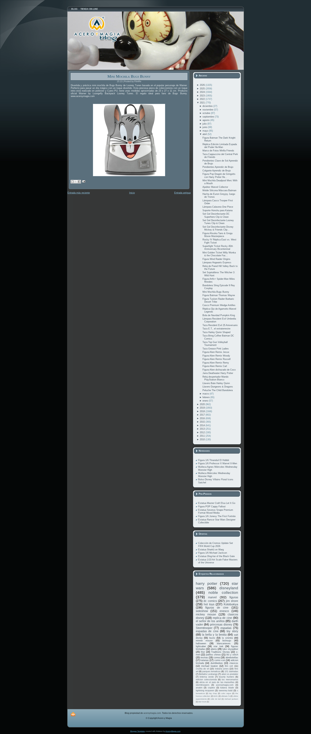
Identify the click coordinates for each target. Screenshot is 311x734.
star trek (218, 646)
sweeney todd (226, 690)
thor (203, 652)
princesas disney (221, 624)
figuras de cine (217, 607)
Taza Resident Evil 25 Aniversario (220, 325)
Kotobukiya (231, 604)
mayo (205, 130)
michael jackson (231, 699)
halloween (201, 643)
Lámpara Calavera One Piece (217, 206)
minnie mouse (204, 640)
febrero (206, 397)
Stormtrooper (204, 627)
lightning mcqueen (205, 690)
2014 (203, 425)
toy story (232, 631)
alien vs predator (230, 674)
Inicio (132, 192)
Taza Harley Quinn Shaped (216, 332)
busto (212, 638)
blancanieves (224, 643)
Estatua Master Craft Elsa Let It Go (216, 503)
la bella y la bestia (214, 634)
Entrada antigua (182, 192)
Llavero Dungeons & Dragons (217, 386)
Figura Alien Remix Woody (216, 355)
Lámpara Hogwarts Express (216, 262)
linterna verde (207, 677)
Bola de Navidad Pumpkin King (218, 315)
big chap (213, 693)
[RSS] (73, 714)
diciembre (207, 106)
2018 (203, 411)
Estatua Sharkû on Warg (211, 549)
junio (205, 127)
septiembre (208, 116)
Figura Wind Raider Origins (216, 259)
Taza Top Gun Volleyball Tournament (215, 343)
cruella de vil (202, 669)
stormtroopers (202, 685)
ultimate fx (225, 696)
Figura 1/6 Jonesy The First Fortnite (217, 516)
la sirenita (227, 638)
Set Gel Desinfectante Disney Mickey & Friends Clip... (217, 228)
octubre (206, 113)
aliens (214, 649)
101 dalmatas (231, 671)
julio (204, 123)
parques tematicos (211, 671)
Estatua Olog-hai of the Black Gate (216, 556)
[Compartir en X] (76, 181)
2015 (203, 421)
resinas (204, 657)
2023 (203, 95)
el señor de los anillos (210, 621)
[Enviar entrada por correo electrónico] (83, 181)
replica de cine (222, 617)
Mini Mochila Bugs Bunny (129, 76)
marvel (212, 597)
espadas (225, 627)
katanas (204, 660)
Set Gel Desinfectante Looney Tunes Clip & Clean (218, 222)
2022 (203, 99)
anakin (199, 687)
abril (205, 134)
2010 (203, 439)
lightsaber (201, 646)
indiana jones (222, 669)
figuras (233, 597)
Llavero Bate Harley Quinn (216, 383)
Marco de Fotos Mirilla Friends (218, 150)
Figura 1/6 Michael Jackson (212, 552)
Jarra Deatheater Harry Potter (217, 373)
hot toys (209, 604)
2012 (203, 432)
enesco (224, 611)
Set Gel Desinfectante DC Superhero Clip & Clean (215, 215)
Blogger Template (137, 731)
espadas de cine (207, 631)
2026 (203, 85)
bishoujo (226, 640)
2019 (203, 407)
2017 (203, 414)
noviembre (208, 109)
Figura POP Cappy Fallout (212, 506)
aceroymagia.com (224, 685)
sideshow (202, 611)
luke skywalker (230, 649)
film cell (229, 666)
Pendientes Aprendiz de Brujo (217, 167)
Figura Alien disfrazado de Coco (219, 369)
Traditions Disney (220, 652)
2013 (203, 428)
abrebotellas (232, 657)
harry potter (206, 583)
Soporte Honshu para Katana (217, 210)
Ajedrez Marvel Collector (215, 187)
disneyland (228, 588)
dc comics (210, 600)
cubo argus (226, 693)
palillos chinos (213, 654)
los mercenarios (230, 679)
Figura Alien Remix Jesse (215, 352)
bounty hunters (226, 677)
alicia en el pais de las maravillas (216, 682)
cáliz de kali (216, 699)
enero (205, 400)
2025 (203, 88)
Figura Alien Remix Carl (214, 366)
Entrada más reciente (78, 192)
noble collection (223, 592)
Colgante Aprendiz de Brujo (216, 170)
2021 (203, 102)
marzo (206, 393)
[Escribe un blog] (72, 181)
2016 (203, 418)
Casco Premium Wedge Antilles (218, 305)
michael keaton (209, 666)
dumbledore (217, 663)
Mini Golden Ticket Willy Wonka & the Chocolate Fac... (219, 254)
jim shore (232, 600)
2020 (203, 404)
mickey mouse (206, 614)
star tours (202, 702)
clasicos (233, 663)
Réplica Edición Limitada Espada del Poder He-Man (219, 145)
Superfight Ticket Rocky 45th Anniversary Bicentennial (217, 247)
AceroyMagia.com (173, 731)
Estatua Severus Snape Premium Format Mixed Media (215, 511)
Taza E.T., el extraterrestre (216, 328)
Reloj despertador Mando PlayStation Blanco (215, 378)
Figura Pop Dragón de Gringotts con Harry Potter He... (218, 175)
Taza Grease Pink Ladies (215, 348)
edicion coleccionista (206, 679)
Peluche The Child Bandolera (217, 390)
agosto (206, 120)
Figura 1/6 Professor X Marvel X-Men (217, 463)
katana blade (227, 687)
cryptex (211, 687)
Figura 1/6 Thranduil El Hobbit (213, 460)
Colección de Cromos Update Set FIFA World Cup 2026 (215, 544)
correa (216, 657)
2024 (203, 92)
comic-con (219, 660)
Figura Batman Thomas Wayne (218, 295)
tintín (216, 696)
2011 (203, 435)
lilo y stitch (232, 654)
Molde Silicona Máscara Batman (219, 190)
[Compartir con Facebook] (79, 181)
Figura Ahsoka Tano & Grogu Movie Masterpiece (217, 235)
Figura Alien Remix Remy (215, 362)
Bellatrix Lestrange (208, 674)
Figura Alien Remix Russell (216, 359)
